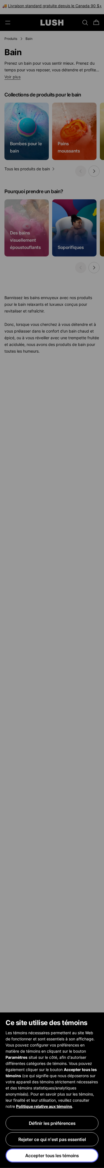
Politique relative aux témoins (44, 1106)
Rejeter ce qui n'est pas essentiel (52, 1139)
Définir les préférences (52, 1123)
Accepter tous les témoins (52, 1155)
